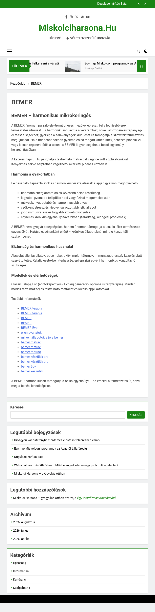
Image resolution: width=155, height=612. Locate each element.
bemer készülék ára (34, 357)
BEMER (26, 318)
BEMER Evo (29, 328)
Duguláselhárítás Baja (112, 3)
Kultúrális (19, 579)
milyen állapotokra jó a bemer (42, 337)
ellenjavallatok (31, 333)
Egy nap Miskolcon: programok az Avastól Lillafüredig (50, 448)
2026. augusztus (24, 522)
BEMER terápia (31, 308)
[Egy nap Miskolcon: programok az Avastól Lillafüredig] (68, 68)
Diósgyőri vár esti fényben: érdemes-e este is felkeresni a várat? (57, 440)
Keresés (17, 407)
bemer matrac (31, 342)
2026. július (20, 530)
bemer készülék (32, 371)
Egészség (19, 563)
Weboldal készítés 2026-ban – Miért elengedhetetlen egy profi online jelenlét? (66, 465)
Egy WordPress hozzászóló (96, 498)
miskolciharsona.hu (77, 28)
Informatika (21, 571)
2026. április (21, 539)
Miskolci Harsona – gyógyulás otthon (39, 473)
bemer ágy (28, 366)
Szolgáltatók (21, 588)
